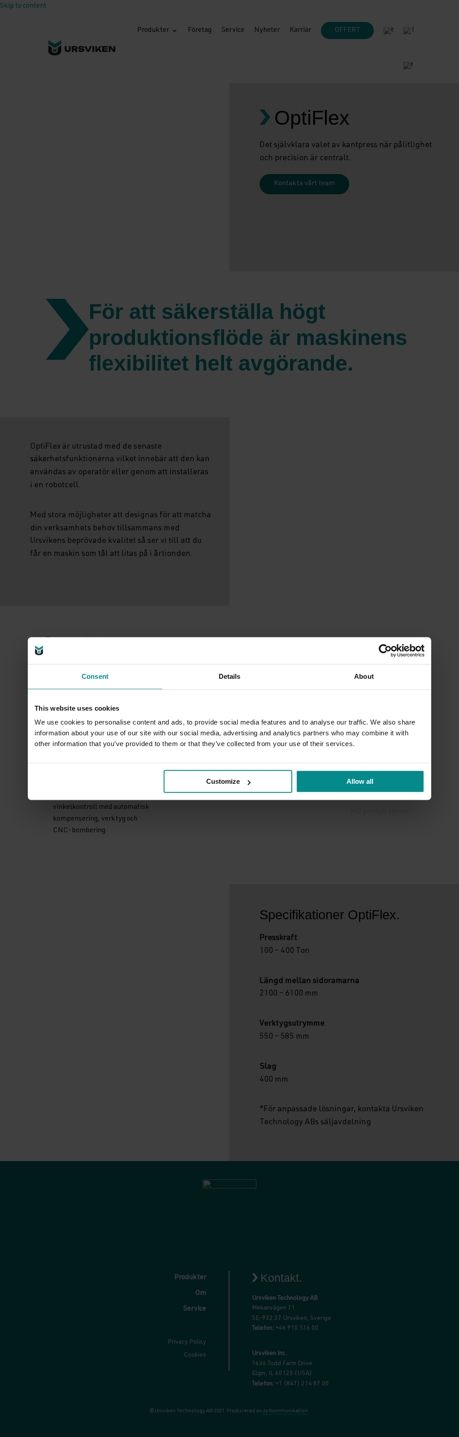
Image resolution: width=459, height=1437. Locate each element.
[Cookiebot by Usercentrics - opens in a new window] (385, 650)
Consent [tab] (95, 676)
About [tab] (364, 676)
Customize (223, 781)
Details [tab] (230, 676)
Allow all (359, 781)
